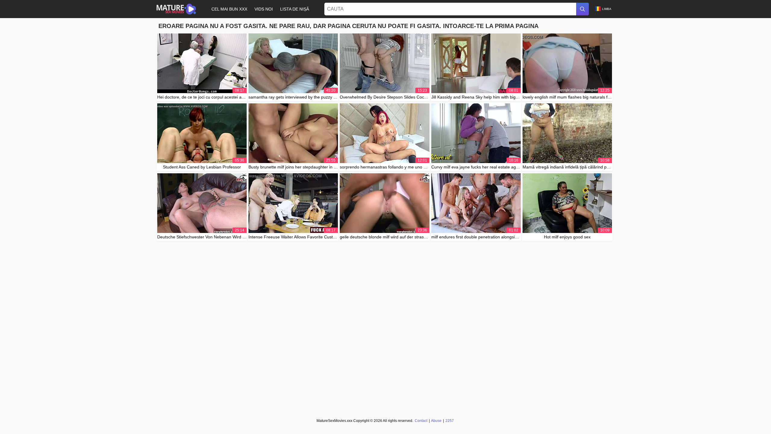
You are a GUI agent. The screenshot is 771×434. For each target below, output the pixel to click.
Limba (606, 9)
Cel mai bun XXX (229, 9)
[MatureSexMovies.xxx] (176, 9)
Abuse (436, 421)
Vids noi (263, 9)
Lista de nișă (294, 9)
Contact (421, 421)
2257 (449, 421)
